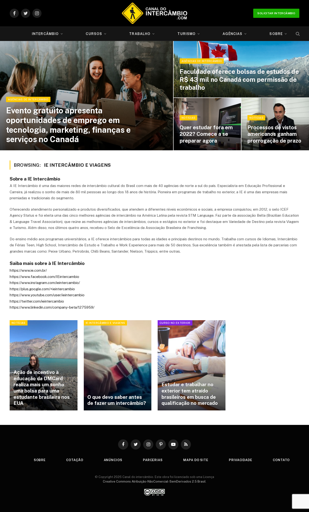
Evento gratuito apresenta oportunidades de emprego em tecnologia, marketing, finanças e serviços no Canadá (68, 125)
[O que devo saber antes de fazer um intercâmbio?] (118, 365)
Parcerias (153, 460)
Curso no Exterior (175, 322)
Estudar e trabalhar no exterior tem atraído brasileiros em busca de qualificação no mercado (190, 394)
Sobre (276, 34)
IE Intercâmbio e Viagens (105, 322)
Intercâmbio (45, 34)
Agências (232, 34)
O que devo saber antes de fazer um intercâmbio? (116, 400)
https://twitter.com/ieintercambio (37, 301)
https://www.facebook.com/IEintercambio (44, 277)
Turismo (186, 34)
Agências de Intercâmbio (28, 99)
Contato (281, 460)
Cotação (74, 460)
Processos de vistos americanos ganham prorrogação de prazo (274, 134)
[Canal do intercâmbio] (154, 13)
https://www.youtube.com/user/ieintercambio (47, 295)
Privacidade (240, 460)
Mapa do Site (195, 460)
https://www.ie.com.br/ (28, 270)
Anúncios (113, 460)
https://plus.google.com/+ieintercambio (42, 289)
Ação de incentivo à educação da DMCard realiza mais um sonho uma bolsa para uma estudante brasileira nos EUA (42, 387)
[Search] (297, 33)
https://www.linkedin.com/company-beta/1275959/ (52, 307)
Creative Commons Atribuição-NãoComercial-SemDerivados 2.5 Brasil (154, 481)
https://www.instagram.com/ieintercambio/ (45, 283)
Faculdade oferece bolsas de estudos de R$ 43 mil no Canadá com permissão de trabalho (239, 79)
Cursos (94, 34)
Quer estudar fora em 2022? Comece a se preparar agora (206, 134)
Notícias (189, 117)
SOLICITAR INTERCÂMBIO (276, 13)
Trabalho (139, 34)
